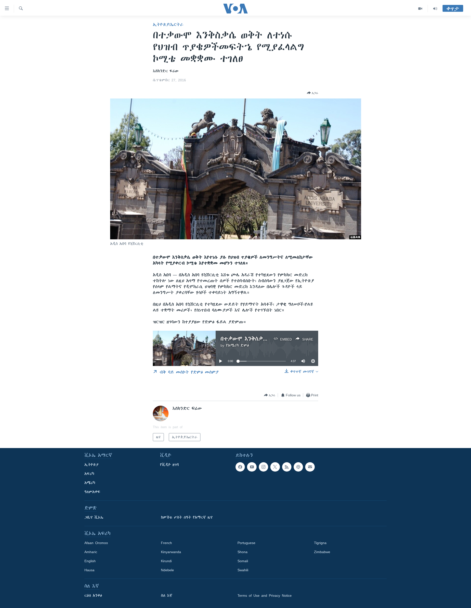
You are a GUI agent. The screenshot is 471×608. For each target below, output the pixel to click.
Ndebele (167, 570)
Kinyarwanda (171, 552)
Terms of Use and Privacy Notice (264, 595)
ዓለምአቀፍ (92, 492)
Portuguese (246, 543)
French (166, 543)
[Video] (420, 8)
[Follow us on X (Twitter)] (275, 467)
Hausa (89, 570)
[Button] (312, 93)
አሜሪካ (89, 483)
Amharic (90, 552)
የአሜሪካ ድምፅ (237, 345)
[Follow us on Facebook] (240, 467)
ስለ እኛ (166, 595)
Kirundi (166, 561)
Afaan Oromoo (96, 543)
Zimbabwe (322, 552)
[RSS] (286, 467)
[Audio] (435, 8)
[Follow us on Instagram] (263, 467)
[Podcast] (298, 467)
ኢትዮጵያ (91, 464)
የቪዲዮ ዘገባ (169, 464)
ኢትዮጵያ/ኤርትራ (168, 24)
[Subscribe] (309, 467)
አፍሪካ (89, 474)
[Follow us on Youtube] (251, 467)
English (90, 561)
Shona (242, 552)
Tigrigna (320, 543)
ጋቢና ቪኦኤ (93, 517)
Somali (242, 561)
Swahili (242, 570)
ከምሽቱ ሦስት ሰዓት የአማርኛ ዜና (187, 517)
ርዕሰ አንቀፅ (93, 595)
